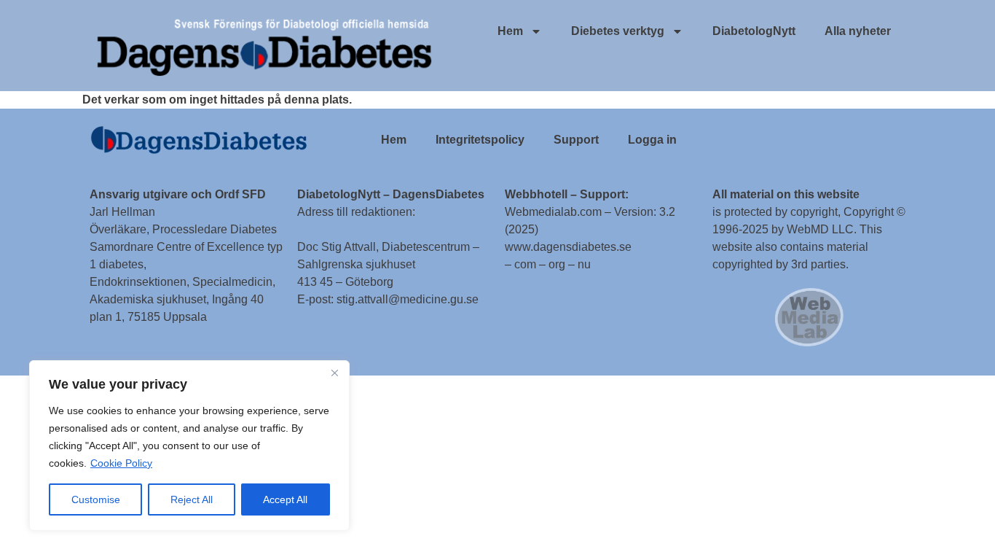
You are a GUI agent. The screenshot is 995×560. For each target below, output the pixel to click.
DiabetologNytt (753, 31)
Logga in (652, 139)
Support (576, 139)
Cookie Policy (121, 463)
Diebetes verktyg (617, 31)
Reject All (191, 499)
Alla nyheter (858, 31)
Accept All (285, 499)
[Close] (334, 372)
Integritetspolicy (480, 139)
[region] (189, 445)
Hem (510, 31)
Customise (95, 499)
